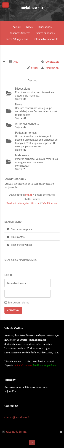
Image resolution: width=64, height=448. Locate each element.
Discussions (45, 27)
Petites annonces (45, 33)
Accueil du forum (16, 431)
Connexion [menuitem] (52, 61)
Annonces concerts (27, 124)
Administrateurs (23, 365)
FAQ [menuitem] (16, 61)
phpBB (29, 194)
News (29, 27)
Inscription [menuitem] (52, 68)
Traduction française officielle (23, 203)
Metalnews (22, 155)
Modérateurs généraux (44, 365)
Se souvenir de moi (18, 302)
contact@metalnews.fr (17, 417)
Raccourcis (6, 62)
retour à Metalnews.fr (46, 39)
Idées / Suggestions (17, 39)
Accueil (16, 27)
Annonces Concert (19, 33)
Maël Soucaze (50, 203)
